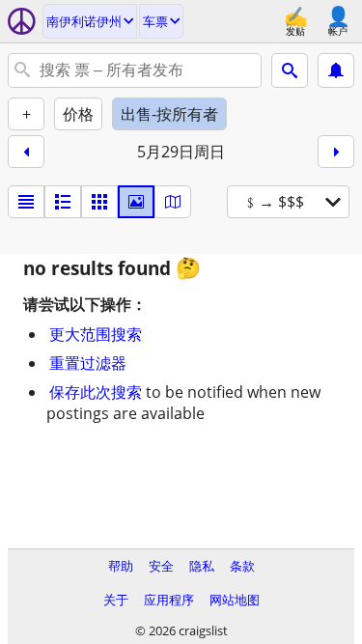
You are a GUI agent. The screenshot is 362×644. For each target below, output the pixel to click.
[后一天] (336, 151)
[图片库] (136, 201)
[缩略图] (62, 201)
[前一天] (26, 151)
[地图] (172, 201)
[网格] (99, 201)
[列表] (26, 201)
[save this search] (336, 70)
